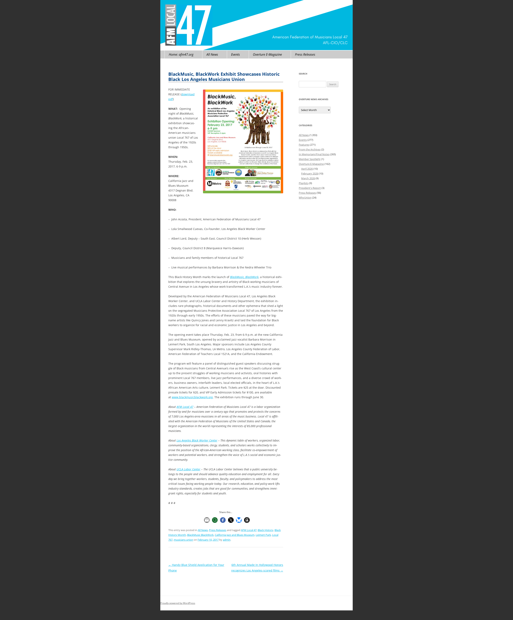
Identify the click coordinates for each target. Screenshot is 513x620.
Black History (265, 530)
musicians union (183, 539)
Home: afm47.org (181, 54)
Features (304, 144)
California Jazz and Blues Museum (234, 535)
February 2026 (309, 173)
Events (235, 54)
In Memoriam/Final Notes (314, 154)
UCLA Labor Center (188, 469)
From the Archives (309, 149)
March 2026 (308, 178)
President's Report (310, 188)
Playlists (303, 183)
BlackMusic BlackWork (200, 535)
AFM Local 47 (185, 407)
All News (212, 54)
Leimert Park (263, 535)
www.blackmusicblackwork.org (192, 397)
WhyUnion (305, 197)
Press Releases (305, 54)
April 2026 (307, 168)
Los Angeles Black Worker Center (197, 440)
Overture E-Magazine (267, 54)
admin (226, 539)
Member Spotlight (309, 159)
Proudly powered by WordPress (177, 603)
